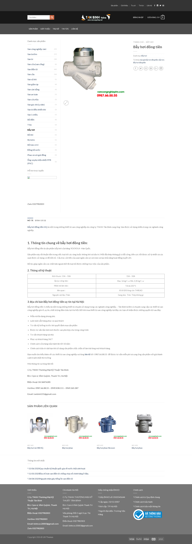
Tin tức (141, 5)
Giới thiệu (124, 5)
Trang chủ (138, 42)
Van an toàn (32, 94)
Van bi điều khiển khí (36, 109)
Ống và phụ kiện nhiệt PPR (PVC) (39, 162)
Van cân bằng (33, 89)
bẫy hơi (161, 60)
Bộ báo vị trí (32, 145)
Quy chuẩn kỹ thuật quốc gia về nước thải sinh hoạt (57, 468)
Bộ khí (30, 134)
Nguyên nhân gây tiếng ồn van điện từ (51, 478)
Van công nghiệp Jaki (36, 49)
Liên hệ (149, 5)
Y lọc (29, 124)
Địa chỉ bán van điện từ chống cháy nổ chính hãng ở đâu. (59, 473)
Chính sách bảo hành (143, 502)
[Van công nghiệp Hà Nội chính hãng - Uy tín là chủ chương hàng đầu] (96, 17)
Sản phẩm (114, 5)
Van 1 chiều (32, 114)
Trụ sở (133, 5)
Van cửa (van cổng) (35, 64)
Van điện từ (32, 69)
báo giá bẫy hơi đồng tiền (149, 60)
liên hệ (87, 354)
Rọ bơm (31, 140)
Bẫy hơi (149, 42)
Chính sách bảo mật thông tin (147, 506)
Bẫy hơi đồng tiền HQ (37, 227)
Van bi (30, 59)
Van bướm (32, 54)
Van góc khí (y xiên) (36, 104)
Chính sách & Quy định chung (147, 497)
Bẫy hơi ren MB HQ (35, 448)
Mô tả (30, 220)
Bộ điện (30, 119)
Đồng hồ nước (33, 150)
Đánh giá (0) (40, 220)
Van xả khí (32, 79)
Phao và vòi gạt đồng (36, 155)
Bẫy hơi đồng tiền (139, 63)
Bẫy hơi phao (67, 448)
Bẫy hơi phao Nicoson (106, 448)
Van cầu (30, 74)
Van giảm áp (32, 84)
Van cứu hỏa (32, 99)
